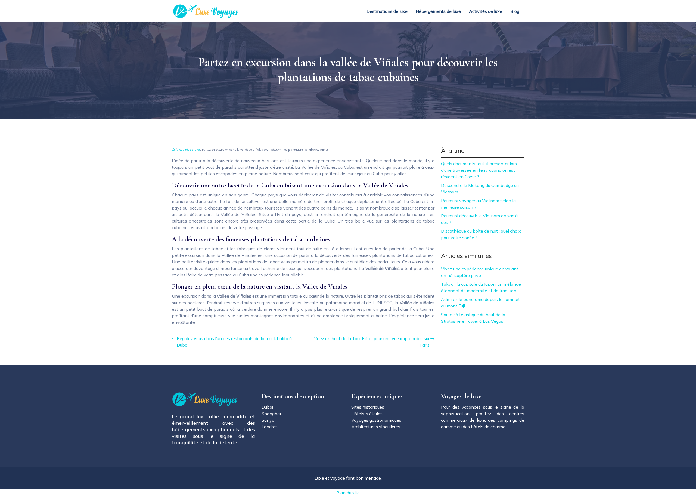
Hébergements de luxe (438, 11)
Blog (514, 11)
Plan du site (348, 492)
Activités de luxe (485, 11)
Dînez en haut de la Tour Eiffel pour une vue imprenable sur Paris (371, 342)
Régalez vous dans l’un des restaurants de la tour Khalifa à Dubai (234, 342)
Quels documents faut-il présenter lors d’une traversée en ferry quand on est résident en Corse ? (479, 170)
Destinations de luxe (387, 11)
